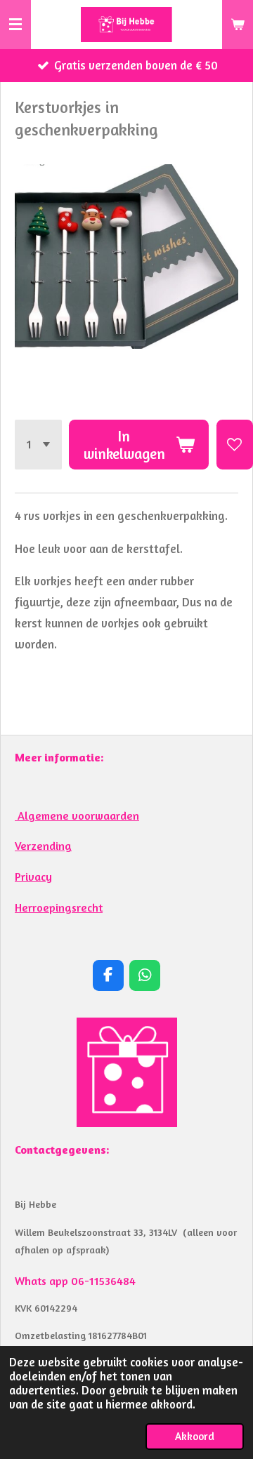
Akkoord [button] (194, 1436)
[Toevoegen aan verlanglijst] (234, 444)
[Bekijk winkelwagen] (237, 24)
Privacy (33, 877)
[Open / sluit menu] (15, 24)
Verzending (43, 846)
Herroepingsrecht (59, 907)
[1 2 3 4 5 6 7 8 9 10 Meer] (38, 444)
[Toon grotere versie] (127, 1073)
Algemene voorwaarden (77, 815)
